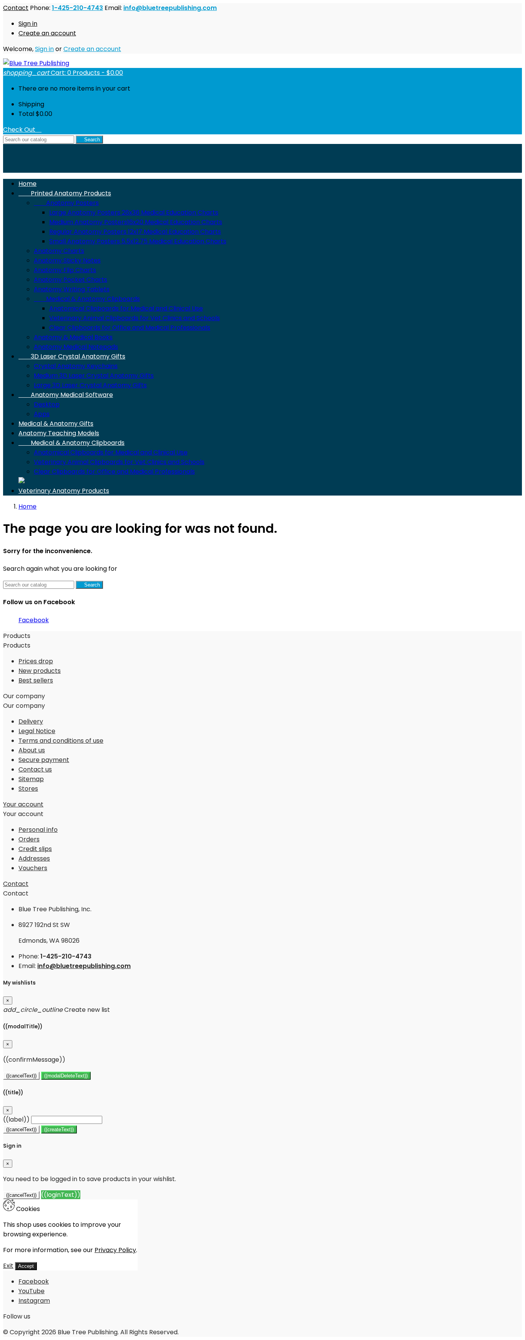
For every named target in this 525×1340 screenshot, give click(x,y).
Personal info (38, 829)
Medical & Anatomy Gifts (55, 423)
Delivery (30, 721)
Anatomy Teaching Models (58, 433)
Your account (23, 804)
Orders (29, 839)
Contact (15, 7)
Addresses (34, 858)
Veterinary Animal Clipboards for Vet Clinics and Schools (134, 318)
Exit (8, 1265)
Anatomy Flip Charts (65, 270)
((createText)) (59, 1129)
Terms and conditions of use (60, 740)
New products (39, 670)
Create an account (47, 33)
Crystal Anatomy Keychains (76, 366)
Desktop (47, 404)
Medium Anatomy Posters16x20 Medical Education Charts (135, 222)
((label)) (16, 1119)
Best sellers (35, 680)
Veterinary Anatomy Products (63, 490)
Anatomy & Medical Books (73, 337)
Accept (26, 1266)
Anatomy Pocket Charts (70, 279)
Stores (28, 788)
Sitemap (31, 779)
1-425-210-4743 (77, 7)
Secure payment (43, 759)
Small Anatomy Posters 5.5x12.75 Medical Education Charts (137, 241)
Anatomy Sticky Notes (67, 260)
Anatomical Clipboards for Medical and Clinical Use (126, 308)
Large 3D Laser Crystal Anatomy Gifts (90, 385)
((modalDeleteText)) (66, 1076)
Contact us (35, 769)
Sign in (27, 23)
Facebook (33, 620)
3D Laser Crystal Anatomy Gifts (71, 356)
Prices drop (35, 661)
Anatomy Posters (66, 202)
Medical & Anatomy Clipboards (87, 298)
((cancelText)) (21, 1076)
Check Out (22, 129)
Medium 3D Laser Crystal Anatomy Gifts (94, 375)
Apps (42, 414)
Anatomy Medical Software (65, 394)
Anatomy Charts (59, 250)
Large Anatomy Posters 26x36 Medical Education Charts (133, 212)
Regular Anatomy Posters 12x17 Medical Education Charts (135, 231)
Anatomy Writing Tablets (72, 289)
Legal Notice (36, 731)
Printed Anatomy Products (64, 193)
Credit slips (35, 848)
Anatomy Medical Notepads (76, 346)
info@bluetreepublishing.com (170, 7)
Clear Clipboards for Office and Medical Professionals (129, 327)
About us (31, 750)
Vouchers (32, 868)
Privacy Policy (115, 1250)
